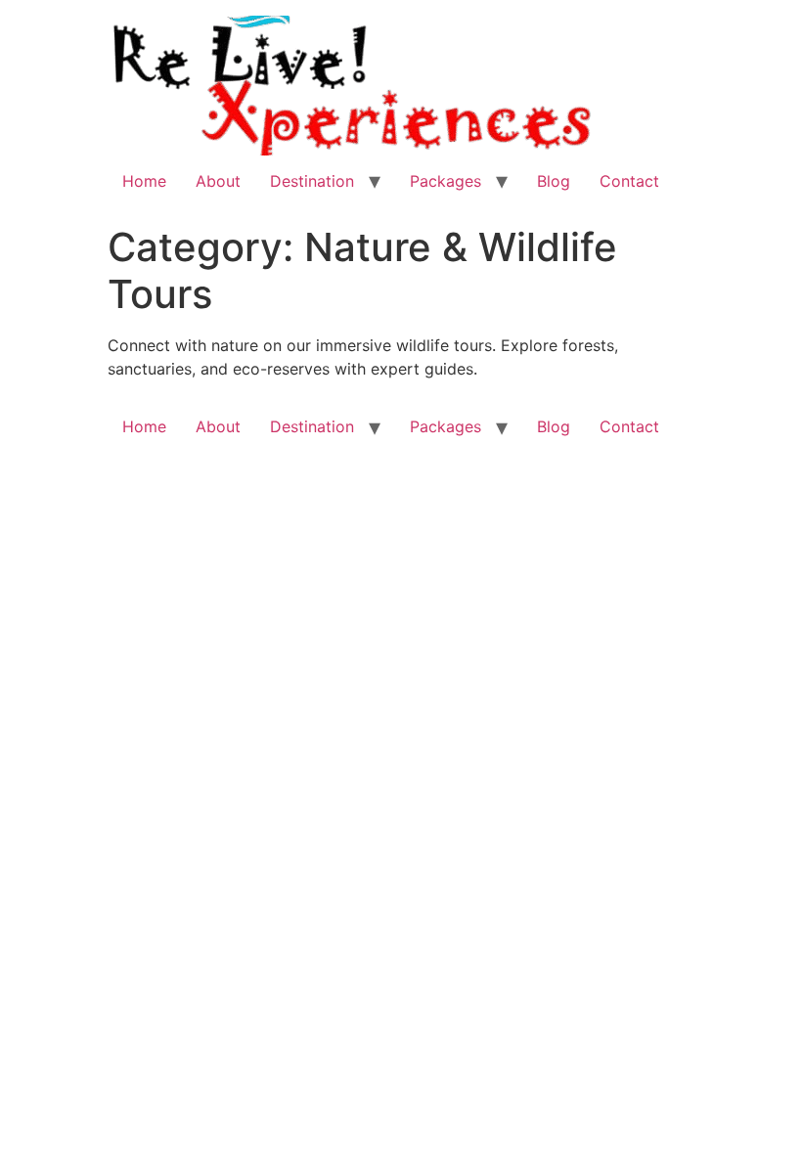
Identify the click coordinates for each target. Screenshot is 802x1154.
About (218, 181)
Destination (312, 181)
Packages (445, 181)
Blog (553, 181)
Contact (629, 181)
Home (144, 181)
